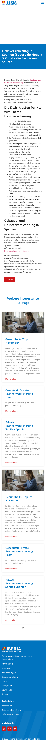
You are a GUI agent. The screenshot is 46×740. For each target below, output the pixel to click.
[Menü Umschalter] (42, 2)
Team (4, 681)
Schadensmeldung (10, 677)
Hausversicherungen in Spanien (17, 251)
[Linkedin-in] (15, 728)
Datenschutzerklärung (11, 710)
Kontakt (5, 694)
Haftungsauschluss (10, 714)
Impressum (7, 705)
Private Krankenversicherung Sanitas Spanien (19, 425)
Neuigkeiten (7, 685)
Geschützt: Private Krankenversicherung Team (19, 393)
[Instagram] (4, 728)
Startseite (6, 668)
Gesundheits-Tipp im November (18, 340)
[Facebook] (9, 728)
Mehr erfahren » (11, 379)
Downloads (7, 690)
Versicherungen (9, 672)
